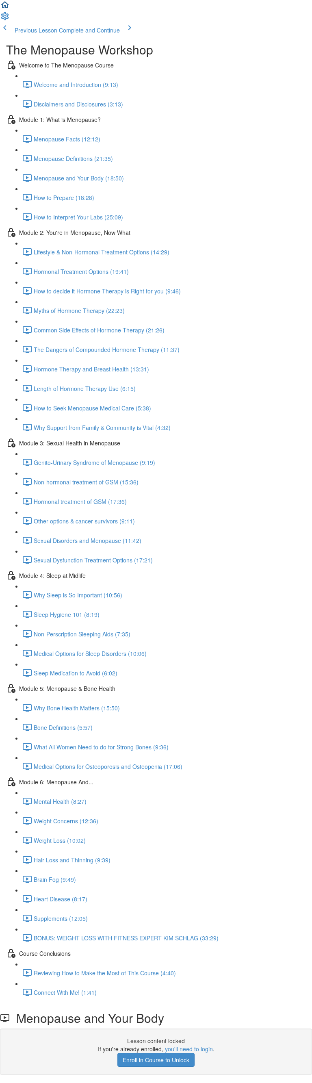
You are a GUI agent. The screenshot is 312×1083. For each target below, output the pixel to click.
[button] (5, 7)
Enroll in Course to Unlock (156, 1060)
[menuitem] (5, 19)
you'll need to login (189, 1049)
